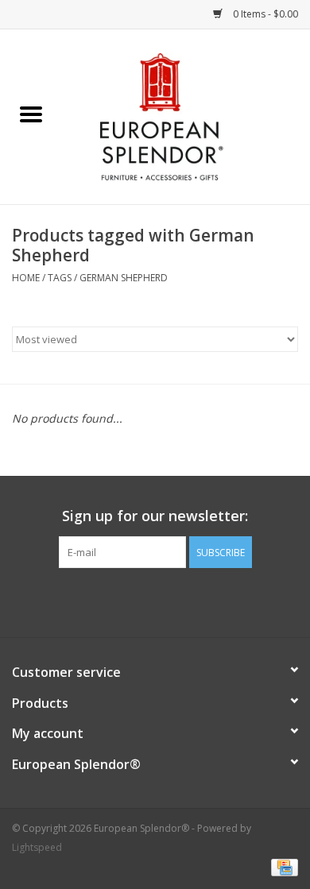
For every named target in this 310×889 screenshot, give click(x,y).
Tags (60, 277)
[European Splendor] (186, 115)
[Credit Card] (281, 867)
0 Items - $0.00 (264, 14)
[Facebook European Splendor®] (126, 600)
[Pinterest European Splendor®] (155, 600)
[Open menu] (31, 113)
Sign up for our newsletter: (155, 516)
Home (26, 277)
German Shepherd (123, 277)
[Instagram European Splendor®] (183, 600)
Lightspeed (37, 847)
